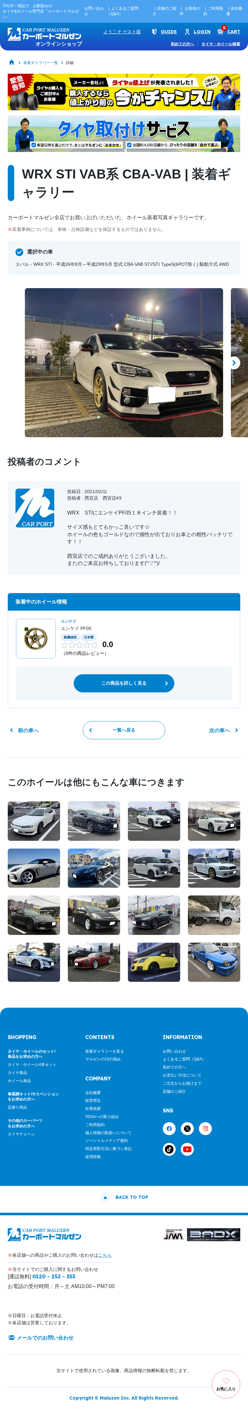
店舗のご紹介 (174, 1091)
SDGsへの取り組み (102, 1116)
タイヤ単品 (17, 1072)
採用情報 (93, 1156)
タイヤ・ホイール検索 (221, 44)
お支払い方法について (182, 1075)
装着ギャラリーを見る (104, 1051)
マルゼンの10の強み (103, 1059)
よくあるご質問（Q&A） (184, 1059)
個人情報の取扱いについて (108, 1133)
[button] (14, 362)
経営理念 (93, 1100)
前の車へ (28, 730)
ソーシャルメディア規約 (106, 1140)
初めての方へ (182, 44)
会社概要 (93, 1092)
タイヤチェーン (21, 1134)
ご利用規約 (95, 1124)
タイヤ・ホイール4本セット (32, 1064)
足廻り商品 (17, 1107)
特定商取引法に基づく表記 (108, 1148)
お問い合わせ (174, 1051)
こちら (105, 1255)
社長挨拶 (93, 1108)
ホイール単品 (19, 1080)
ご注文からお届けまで (182, 1083)
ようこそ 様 (122, 31)
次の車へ (219, 730)
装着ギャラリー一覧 (40, 62)
